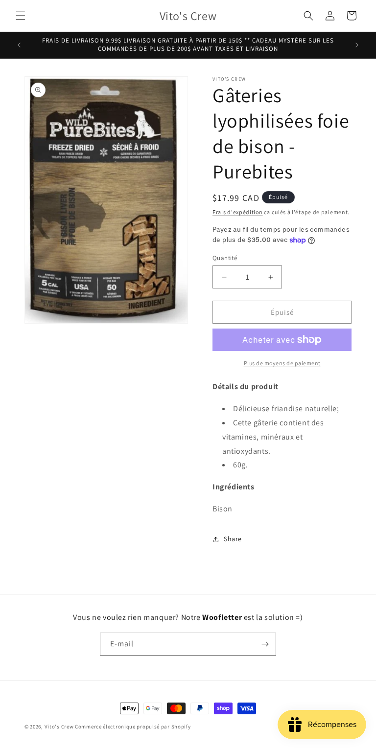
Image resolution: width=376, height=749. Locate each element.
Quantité (224, 258)
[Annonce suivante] (357, 45)
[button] (20, 15)
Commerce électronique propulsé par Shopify (132, 726)
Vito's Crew (59, 726)
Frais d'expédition (237, 212)
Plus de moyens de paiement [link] (282, 363)
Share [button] (233, 538)
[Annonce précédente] (19, 45)
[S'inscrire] (265, 644)
